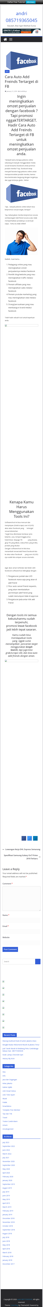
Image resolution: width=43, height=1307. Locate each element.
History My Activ (9, 1058)
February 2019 (8, 1211)
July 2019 (6, 1192)
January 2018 (7, 1260)
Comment (8, 883)
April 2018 (6, 1249)
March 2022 (7, 1154)
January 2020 (7, 1180)
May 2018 (6, 1245)
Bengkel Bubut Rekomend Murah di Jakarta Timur (21, 1045)
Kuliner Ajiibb (7, 1087)
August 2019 (7, 1188)
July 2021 (6, 1157)
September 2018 (9, 1230)
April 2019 (6, 1203)
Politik (5, 1102)
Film (4, 1072)
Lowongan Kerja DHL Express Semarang (22, 849)
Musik (5, 1098)
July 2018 (6, 1237)
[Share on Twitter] (29, 840)
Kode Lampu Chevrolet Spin (13, 1055)
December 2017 (8, 1264)
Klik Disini (30, 2)
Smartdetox (7, 1106)
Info (7, 71)
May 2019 (6, 1199)
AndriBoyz (23, 91)
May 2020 (6, 1169)
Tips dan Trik (7, 1114)
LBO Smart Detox (9, 1091)
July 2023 (6, 1142)
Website (6, 937)
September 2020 (9, 1165)
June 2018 (6, 1241)
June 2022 (6, 1150)
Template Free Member (11, 1110)
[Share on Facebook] (24, 840)
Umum (5, 1125)
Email (6, 926)
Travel (5, 1117)
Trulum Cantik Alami (10, 1121)
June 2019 (6, 1195)
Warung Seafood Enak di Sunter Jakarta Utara (19, 1041)
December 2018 (8, 1218)
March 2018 (7, 1252)
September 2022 (9, 1146)
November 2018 (9, 1222)
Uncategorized (8, 1129)
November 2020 (9, 1161)
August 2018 (7, 1233)
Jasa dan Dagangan (10, 1079)
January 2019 (7, 1214)
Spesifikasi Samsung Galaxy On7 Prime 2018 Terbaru (21, 857)
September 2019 (9, 1184)
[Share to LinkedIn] (35, 840)
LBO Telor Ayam (9, 1095)
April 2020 (6, 1173)
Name (6, 915)
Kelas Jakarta (7, 1083)
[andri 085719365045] (5, 39)
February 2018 (8, 1256)
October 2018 (8, 1226)
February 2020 (8, 1176)
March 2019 (7, 1207)
